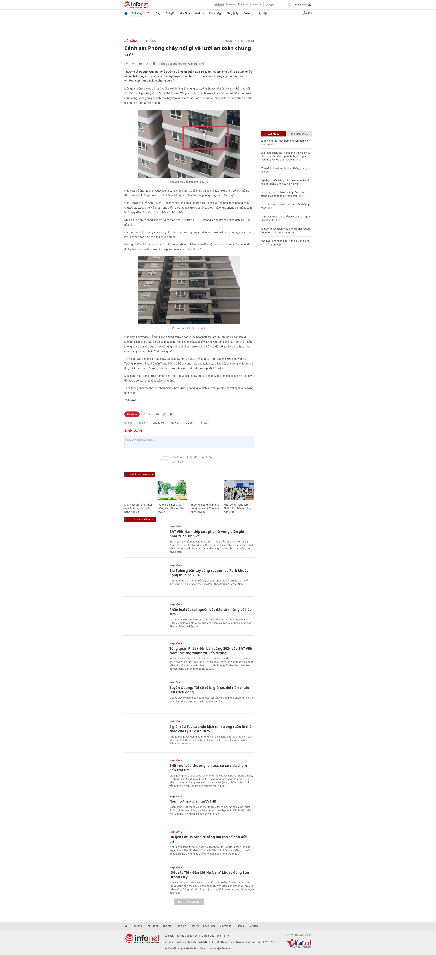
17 (303, 195)
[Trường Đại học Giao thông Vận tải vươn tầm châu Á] (172, 490)
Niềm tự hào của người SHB (192, 801)
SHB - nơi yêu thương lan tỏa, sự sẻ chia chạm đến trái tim (208, 767)
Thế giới (170, 13)
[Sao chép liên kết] (147, 63)
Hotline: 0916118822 (251, 4)
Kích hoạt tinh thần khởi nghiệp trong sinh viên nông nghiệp (138, 508)
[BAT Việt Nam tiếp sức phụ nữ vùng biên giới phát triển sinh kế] (145, 539)
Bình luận (132, 414)
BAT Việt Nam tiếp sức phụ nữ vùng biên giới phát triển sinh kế (207, 533)
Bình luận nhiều (299, 133)
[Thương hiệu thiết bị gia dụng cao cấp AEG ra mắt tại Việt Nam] (206, 490)
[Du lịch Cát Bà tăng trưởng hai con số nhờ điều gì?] (145, 845)
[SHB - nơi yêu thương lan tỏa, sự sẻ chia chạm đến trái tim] (145, 773)
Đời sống (137, 13)
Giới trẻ (199, 13)
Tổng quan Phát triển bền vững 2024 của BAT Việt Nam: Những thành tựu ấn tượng (211, 650)
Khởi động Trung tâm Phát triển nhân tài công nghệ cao (238, 508)
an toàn (204, 422)
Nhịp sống (149, 40)
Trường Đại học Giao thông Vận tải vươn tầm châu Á (171, 508)
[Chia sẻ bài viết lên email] (140, 63)
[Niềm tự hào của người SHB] (145, 809)
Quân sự (248, 13)
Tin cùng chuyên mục (141, 519)
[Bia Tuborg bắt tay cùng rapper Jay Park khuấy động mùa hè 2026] (145, 578)
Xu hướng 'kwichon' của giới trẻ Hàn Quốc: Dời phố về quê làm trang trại (285, 230)
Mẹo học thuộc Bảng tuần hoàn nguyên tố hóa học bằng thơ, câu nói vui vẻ (285, 182)
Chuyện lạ (232, 13)
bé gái (142, 422)
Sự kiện (263, 13)
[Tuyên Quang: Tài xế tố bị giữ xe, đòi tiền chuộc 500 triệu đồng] (145, 695)
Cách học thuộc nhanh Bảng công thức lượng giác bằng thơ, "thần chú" (283, 194)
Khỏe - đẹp (215, 13)
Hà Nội (175, 422)
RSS (309, 13)
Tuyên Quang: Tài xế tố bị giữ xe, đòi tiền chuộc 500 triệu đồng (209, 689)
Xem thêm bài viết (189, 901)
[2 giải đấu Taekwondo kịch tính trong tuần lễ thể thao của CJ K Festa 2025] (145, 734)
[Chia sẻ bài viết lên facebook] (126, 63)
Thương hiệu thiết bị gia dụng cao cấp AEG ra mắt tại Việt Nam (205, 508)
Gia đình (185, 13)
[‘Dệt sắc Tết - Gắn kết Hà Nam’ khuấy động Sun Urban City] (145, 880)
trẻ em (189, 422)
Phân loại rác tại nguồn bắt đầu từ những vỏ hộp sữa (210, 611)
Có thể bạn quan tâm (141, 474)
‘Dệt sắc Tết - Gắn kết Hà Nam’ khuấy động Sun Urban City (209, 874)
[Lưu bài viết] (154, 63)
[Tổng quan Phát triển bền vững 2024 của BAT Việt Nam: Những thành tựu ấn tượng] (145, 656)
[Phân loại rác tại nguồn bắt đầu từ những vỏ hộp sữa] (145, 617)
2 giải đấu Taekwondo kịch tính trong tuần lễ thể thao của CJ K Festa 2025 (210, 728)
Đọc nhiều (273, 133)
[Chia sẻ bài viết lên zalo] (133, 63)
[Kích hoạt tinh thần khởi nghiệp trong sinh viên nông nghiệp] (139, 490)
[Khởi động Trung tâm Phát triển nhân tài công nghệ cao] (239, 490)
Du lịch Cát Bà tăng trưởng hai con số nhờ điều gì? (208, 839)
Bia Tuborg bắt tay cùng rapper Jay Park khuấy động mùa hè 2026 (208, 572)
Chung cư (158, 422)
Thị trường (153, 13)
